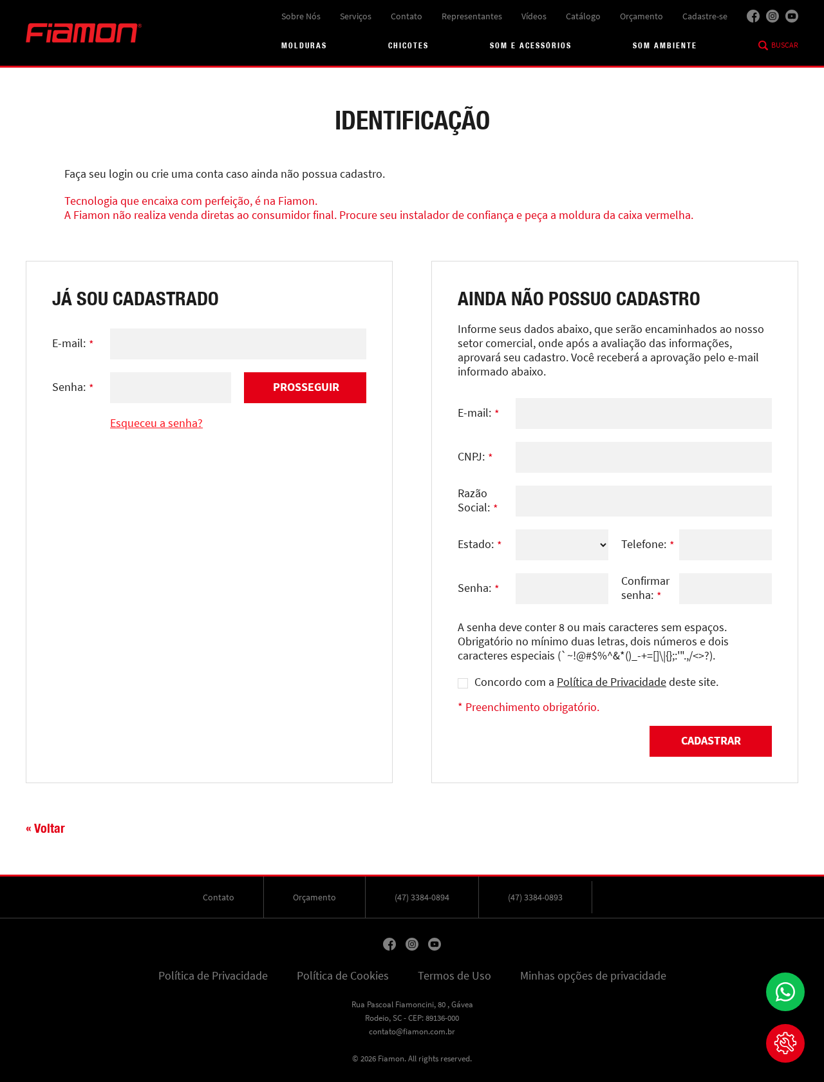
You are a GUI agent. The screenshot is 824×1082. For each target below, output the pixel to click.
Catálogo (583, 16)
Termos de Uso (454, 976)
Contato (406, 16)
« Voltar (45, 828)
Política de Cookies (343, 976)
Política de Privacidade (611, 682)
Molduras (304, 45)
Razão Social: (478, 501)
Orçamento (641, 16)
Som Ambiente (665, 45)
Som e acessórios (531, 45)
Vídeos (534, 16)
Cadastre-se (704, 16)
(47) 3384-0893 (535, 897)
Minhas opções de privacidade (593, 976)
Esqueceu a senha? (156, 423)
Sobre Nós (301, 16)
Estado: (480, 545)
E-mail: (73, 344)
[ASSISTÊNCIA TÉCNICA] (785, 1043)
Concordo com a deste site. (596, 682)
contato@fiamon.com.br (412, 1031)
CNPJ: (475, 457)
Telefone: (648, 545)
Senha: (73, 387)
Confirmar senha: (645, 588)
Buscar (784, 45)
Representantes (472, 16)
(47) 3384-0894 (422, 897)
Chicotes (408, 45)
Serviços (355, 16)
